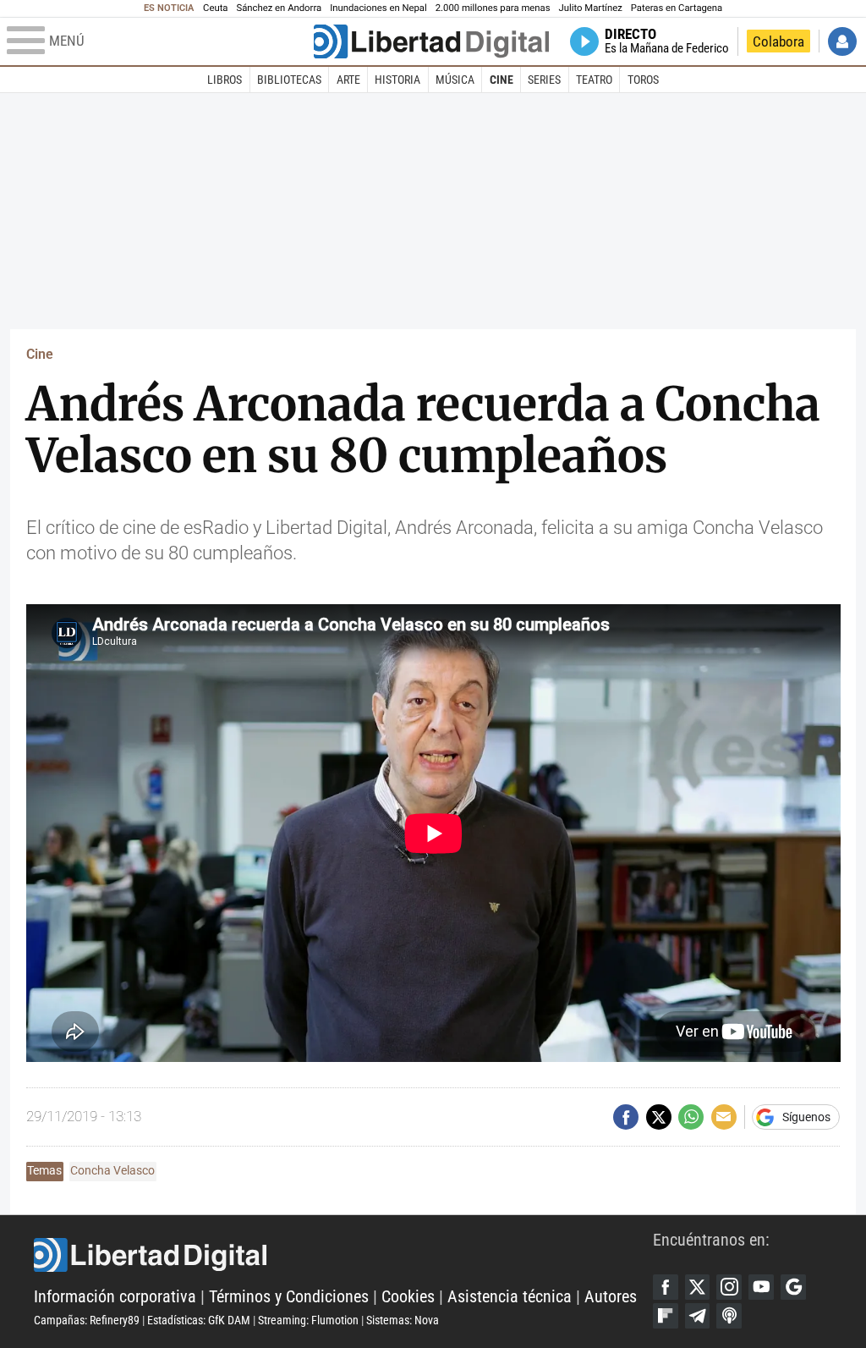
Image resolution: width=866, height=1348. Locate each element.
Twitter (697, 1287)
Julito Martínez (590, 8)
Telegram (697, 1316)
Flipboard (665, 1316)
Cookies (408, 1297)
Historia (397, 79)
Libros (224, 79)
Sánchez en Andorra (278, 8)
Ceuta (215, 8)
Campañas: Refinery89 (87, 1320)
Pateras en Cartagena (676, 8)
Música (455, 79)
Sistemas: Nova (402, 1320)
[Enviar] (691, 1117)
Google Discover (793, 1287)
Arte (348, 79)
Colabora (778, 41)
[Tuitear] (658, 1117)
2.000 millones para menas (493, 8)
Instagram (729, 1287)
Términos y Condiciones (289, 1297)
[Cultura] (431, 41)
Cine (501, 79)
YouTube (761, 1287)
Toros (643, 79)
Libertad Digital (343, 1255)
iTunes (729, 1316)
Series (544, 79)
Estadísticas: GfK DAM (198, 1320)
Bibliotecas (289, 79)
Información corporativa (115, 1297)
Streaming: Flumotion (308, 1320)
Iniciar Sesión (842, 41)
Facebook (665, 1287)
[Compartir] (626, 1117)
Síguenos (806, 1117)
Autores (610, 1297)
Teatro (594, 79)
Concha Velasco (112, 1170)
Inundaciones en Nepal (378, 8)
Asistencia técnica (509, 1297)
